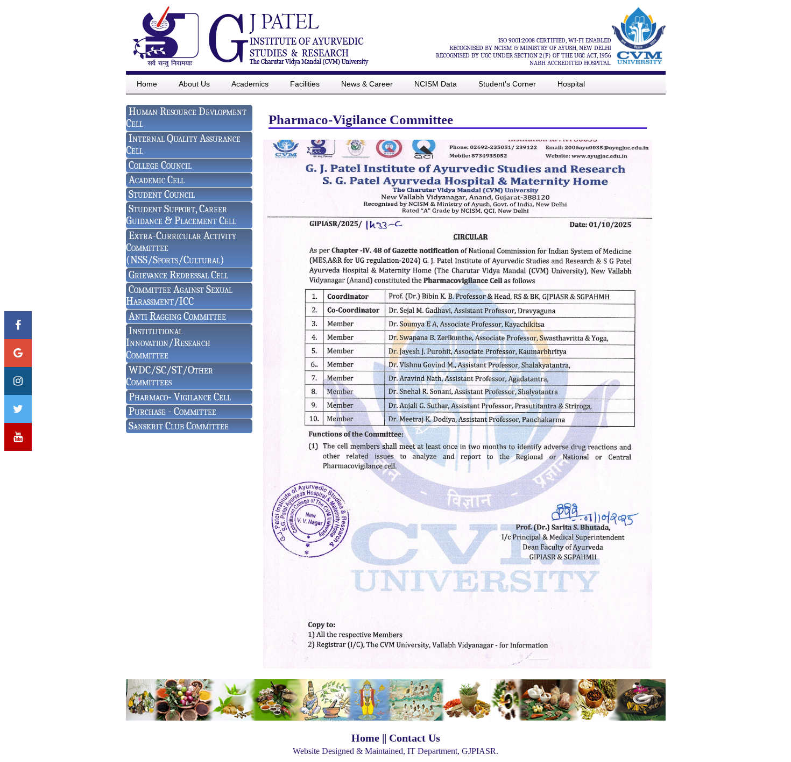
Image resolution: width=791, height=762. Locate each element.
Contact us (414, 738)
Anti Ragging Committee (177, 316)
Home (365, 738)
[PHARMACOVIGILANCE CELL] (457, 665)
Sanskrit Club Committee (179, 426)
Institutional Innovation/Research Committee (168, 343)
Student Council (162, 194)
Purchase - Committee (172, 411)
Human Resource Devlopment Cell (186, 117)
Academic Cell (157, 180)
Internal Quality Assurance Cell (183, 144)
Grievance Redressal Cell (178, 275)
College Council (160, 165)
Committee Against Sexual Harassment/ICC (179, 295)
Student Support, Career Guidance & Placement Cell (181, 215)
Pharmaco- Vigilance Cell (180, 397)
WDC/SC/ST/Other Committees (169, 376)
